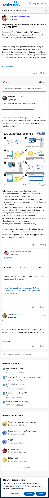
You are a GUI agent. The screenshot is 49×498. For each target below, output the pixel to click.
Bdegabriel (22, 425)
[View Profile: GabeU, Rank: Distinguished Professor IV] (5, 18)
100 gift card (13, 458)
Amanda (11, 67)
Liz (5, 67)
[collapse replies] (24, 95)
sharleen (19, 397)
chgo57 (21, 434)
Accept (40, 494)
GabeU (11, 17)
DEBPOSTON (21, 373)
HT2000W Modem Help (15, 384)
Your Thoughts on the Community (15, 10)
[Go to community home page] (11, 3)
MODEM (11, 440)
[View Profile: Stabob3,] (4, 442)
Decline (29, 494)
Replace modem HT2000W (16, 393)
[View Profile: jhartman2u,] (4, 450)
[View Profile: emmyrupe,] (4, 459)
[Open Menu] (45, 10)
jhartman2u (23, 452)
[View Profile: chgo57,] (4, 432)
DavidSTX (19, 405)
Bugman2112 (20, 389)
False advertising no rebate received (22, 422)
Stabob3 (22, 443)
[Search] (30, 3)
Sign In (43, 4)
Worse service (13, 449)
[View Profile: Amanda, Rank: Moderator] (4, 315)
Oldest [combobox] (42, 82)
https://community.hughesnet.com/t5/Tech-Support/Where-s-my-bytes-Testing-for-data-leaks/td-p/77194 (22, 291)
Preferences (15, 494)
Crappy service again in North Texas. (22, 431)
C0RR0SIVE (11, 97)
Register (36, 4)
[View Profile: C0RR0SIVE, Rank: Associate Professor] (4, 98)
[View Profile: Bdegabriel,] (4, 423)
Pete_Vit (19, 380)
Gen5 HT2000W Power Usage (17, 402)
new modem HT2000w (14, 368)
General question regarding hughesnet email (23, 377)
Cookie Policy (19, 486)
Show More (26, 468)
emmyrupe (23, 461)
